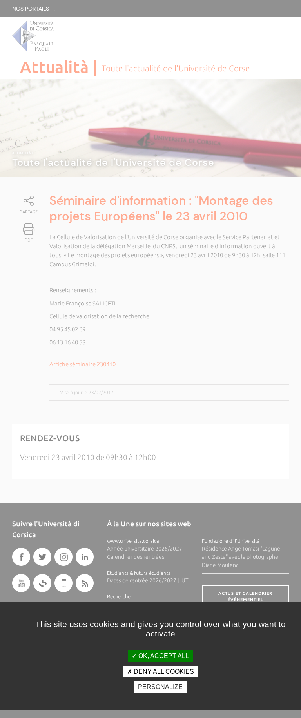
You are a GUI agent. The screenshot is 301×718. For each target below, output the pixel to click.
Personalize (160, 686)
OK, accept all (163, 656)
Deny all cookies (163, 671)
